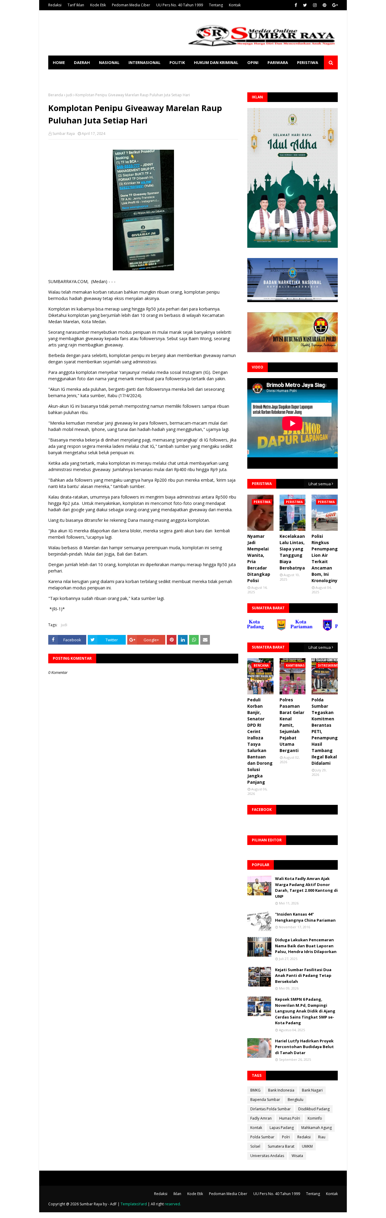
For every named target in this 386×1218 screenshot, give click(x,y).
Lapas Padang (282, 1127)
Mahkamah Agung (316, 1127)
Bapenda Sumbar (265, 1099)
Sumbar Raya (63, 133)
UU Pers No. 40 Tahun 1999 (179, 5)
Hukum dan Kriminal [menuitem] (216, 62)
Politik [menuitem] (177, 62)
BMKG (255, 1090)
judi (69, 94)
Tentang (216, 5)
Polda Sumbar (262, 1137)
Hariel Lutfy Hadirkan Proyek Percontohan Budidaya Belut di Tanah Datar (304, 1046)
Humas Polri (289, 1118)
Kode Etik (98, 5)
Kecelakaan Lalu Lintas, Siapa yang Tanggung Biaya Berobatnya (292, 552)
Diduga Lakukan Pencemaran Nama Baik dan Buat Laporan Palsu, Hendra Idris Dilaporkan (306, 945)
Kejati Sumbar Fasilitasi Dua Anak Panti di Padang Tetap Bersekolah (303, 975)
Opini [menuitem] (252, 62)
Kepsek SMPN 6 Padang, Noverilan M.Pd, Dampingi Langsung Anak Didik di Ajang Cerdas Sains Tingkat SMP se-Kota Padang (305, 1010)
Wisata (297, 1155)
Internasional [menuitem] (144, 62)
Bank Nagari (312, 1090)
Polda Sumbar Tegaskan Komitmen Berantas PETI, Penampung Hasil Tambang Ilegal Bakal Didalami (325, 731)
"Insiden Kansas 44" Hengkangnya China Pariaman (305, 917)
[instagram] (315, 5)
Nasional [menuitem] (109, 62)
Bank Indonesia (281, 1090)
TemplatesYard (134, 1204)
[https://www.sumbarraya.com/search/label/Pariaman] (276, 629)
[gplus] (334, 5)
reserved (172, 1204)
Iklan (177, 1193)
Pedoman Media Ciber (131, 5)
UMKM (307, 1146)
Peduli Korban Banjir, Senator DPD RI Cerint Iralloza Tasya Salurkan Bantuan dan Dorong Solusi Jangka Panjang (260, 741)
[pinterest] (324, 5)
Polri (286, 1137)
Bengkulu (295, 1099)
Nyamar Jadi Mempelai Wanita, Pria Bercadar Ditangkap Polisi (258, 558)
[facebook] (296, 5)
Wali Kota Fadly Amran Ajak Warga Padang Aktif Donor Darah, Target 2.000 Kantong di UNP (306, 887)
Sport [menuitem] (59, 76)
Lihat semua (319, 483)
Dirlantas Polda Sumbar (270, 1108)
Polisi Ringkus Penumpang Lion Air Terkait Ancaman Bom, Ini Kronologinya (326, 558)
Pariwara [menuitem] (277, 62)
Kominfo (315, 1118)
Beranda (55, 94)
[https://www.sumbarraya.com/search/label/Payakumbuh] (323, 629)
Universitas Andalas (267, 1155)
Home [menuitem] (59, 62)
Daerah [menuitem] (82, 62)
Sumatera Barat (281, 1146)
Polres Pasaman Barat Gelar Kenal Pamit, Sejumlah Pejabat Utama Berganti (292, 725)
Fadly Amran (261, 1118)
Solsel (255, 1146)
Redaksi (55, 5)
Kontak (235, 5)
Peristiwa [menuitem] (307, 62)
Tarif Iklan (76, 5)
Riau (321, 1137)
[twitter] (305, 5)
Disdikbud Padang (314, 1108)
